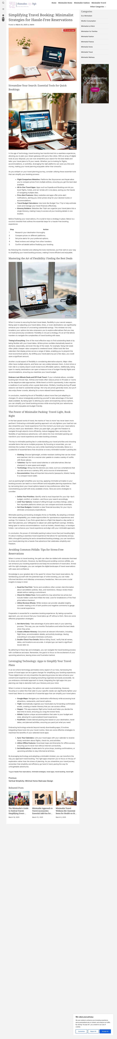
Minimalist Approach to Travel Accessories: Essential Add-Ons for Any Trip (42, 812)
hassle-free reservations (22, 771)
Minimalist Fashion (82, 3)
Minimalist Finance (87, 42)
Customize (81, 1031)
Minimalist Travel (98, 3)
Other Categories (97, 6)
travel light (69, 771)
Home (54, 3)
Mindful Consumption (88, 21)
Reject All (93, 1031)
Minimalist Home (65, 3)
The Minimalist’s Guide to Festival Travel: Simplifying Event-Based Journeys (18, 812)
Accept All (105, 1031)
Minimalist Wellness (88, 57)
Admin (32, 25)
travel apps (50, 771)
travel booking (60, 771)
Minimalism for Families (89, 31)
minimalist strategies (39, 771)
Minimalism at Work (88, 26)
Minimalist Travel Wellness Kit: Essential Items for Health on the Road (66, 812)
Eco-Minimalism (86, 16)
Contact (95, 89)
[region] (93, 1024)
